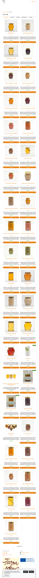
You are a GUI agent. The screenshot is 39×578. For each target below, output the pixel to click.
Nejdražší (18, 17)
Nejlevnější (12, 17)
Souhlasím (31, 571)
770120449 (23, 554)
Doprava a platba (5, 552)
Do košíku (11, 42)
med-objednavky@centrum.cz (25, 552)
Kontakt (4, 555)
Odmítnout (25, 571)
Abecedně (30, 17)
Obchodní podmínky (5, 553)
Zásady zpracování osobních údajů (7, 554)
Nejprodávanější (24, 17)
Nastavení (7, 575)
